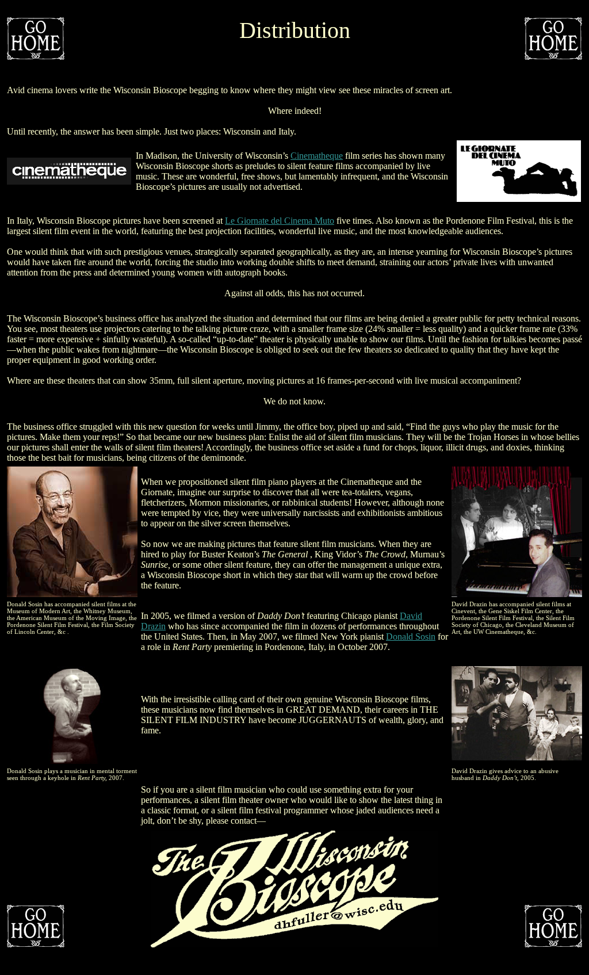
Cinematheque (316, 155)
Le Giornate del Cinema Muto (279, 220)
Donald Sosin (410, 636)
